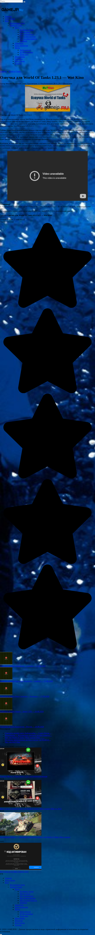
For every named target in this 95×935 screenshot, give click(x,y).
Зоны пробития (21, 46)
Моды (17, 48)
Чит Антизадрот (27, 34)
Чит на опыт (25, 32)
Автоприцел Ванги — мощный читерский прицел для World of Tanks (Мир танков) (35, 837)
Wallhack (23, 41)
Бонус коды (20, 61)
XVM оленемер (26, 52)
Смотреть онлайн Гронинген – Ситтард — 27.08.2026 (22, 666)
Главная (8, 16)
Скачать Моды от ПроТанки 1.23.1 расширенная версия (23, 776)
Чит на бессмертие (28, 37)
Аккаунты (19, 43)
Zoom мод (24, 54)
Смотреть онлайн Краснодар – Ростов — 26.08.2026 (22, 727)
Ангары (18, 63)
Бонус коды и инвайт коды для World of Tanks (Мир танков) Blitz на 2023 (30, 809)
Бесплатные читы (17, 23)
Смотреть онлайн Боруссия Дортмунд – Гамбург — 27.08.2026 (26, 681)
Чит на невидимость (28, 39)
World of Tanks (16, 25)
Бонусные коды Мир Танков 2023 (14, 872)
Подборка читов (27, 30)
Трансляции (10, 19)
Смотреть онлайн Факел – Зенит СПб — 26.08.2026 (22, 711)
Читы (17, 28)
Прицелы (19, 59)
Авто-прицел (25, 50)
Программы (20, 57)
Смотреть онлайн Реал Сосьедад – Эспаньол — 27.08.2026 (24, 696)
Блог (7, 21)
